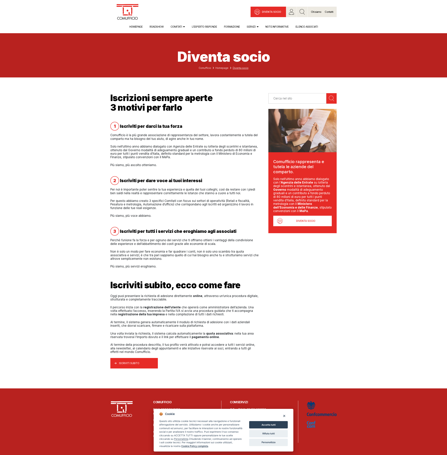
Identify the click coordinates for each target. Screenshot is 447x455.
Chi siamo (316, 11)
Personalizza (269, 442)
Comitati (176, 26)
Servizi (251, 26)
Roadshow (156, 26)
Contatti (329, 11)
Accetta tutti (269, 424)
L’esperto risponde (204, 26)
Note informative (276, 26)
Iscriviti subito (129, 363)
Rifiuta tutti (268, 433)
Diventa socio (271, 11)
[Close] (284, 415)
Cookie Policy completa (194, 446)
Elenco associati (306, 26)
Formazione (232, 26)
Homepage (136, 26)
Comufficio (205, 67)
